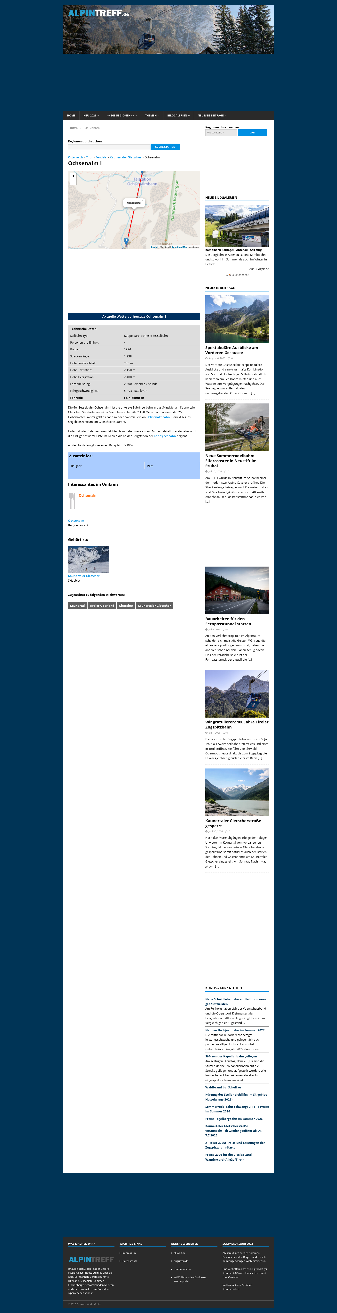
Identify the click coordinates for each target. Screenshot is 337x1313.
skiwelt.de (179, 1253)
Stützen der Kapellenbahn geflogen (231, 1056)
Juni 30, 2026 (215, 831)
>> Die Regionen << (120, 115)
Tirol (89, 157)
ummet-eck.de (182, 1269)
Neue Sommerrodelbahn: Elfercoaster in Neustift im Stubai (231, 460)
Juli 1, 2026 (214, 732)
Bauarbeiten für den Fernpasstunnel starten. (228, 621)
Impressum (129, 1253)
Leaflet (154, 246)
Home (71, 115)
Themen (151, 115)
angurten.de (181, 1261)
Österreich (75, 157)
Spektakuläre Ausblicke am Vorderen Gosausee (231, 350)
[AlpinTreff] (168, 51)
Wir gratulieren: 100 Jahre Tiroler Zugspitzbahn (237, 724)
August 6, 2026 (216, 358)
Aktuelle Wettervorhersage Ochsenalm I (134, 316)
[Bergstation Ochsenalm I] (126, 241)
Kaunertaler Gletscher (125, 157)
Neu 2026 (89, 115)
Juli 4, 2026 (214, 629)
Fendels (101, 157)
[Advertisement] (168, 82)
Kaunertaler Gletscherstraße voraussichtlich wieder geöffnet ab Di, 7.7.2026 (233, 1130)
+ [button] (73, 175)
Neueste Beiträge (211, 115)
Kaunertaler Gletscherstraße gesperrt (233, 823)
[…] (253, 393)
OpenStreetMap (179, 246)
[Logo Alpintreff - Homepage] (91, 1264)
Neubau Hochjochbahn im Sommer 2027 (235, 1030)
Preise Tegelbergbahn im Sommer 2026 (234, 1119)
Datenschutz (129, 1261)
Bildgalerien (177, 115)
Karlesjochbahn (165, 436)
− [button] (73, 181)
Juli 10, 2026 (215, 471)
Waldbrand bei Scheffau (223, 1087)
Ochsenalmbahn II (159, 417)
